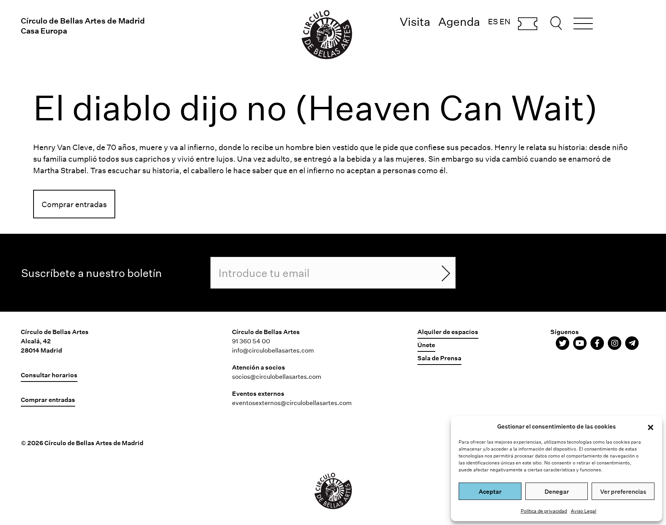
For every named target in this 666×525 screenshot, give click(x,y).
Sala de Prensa (439, 358)
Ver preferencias (623, 491)
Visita (415, 21)
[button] (650, 426)
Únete (426, 345)
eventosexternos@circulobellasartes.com (292, 402)
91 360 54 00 (251, 341)
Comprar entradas (527, 24)
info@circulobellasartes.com (273, 350)
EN (505, 21)
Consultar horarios (49, 375)
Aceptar (490, 491)
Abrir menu (583, 25)
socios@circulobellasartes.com (276, 376)
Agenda (459, 21)
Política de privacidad (544, 511)
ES (493, 21)
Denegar (557, 491)
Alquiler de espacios (447, 331)
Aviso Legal (583, 511)
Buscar (557, 23)
